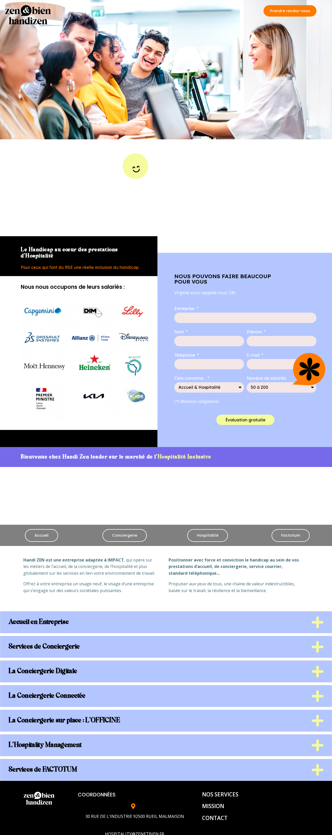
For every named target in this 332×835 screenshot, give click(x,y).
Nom (179, 331)
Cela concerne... (190, 378)
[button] (290, 11)
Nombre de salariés (266, 378)
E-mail (254, 355)
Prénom (255, 331)
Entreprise (185, 308)
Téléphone (185, 355)
